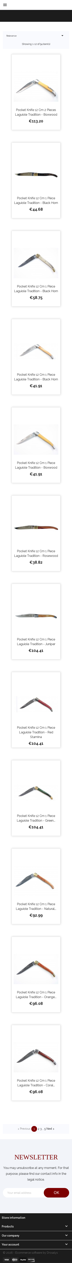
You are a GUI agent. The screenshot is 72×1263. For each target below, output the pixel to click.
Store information (13, 1217)
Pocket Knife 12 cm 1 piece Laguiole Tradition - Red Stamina (36, 732)
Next (50, 1128)
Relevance (35, 35)
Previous (24, 1128)
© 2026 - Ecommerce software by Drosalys (30, 1252)
